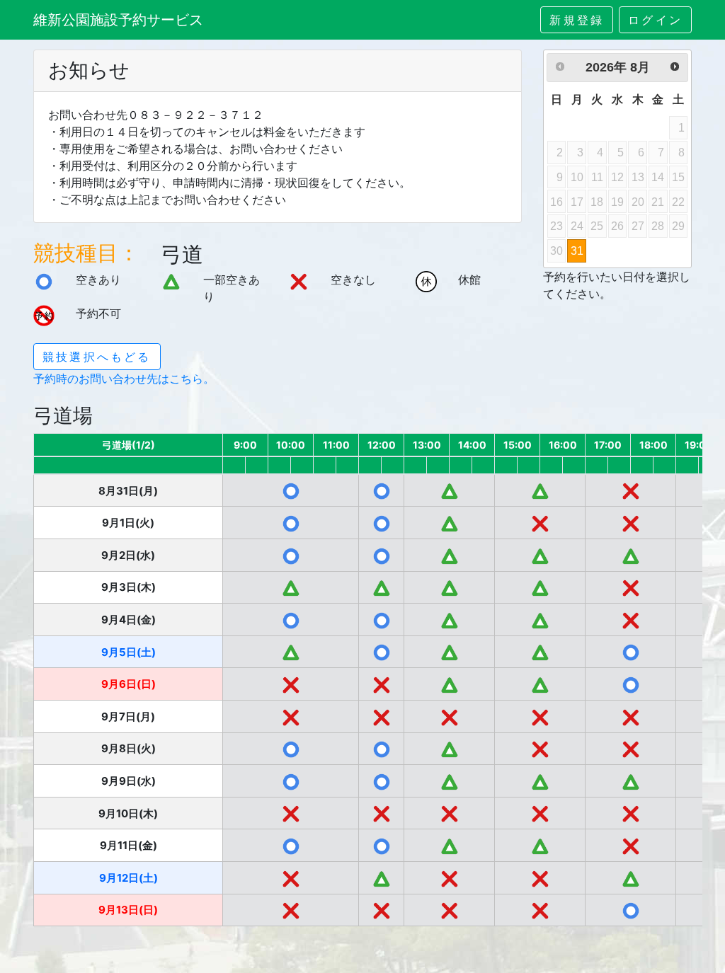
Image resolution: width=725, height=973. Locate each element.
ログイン (655, 20)
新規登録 (576, 20)
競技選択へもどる (97, 357)
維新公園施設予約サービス (118, 19)
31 (577, 250)
